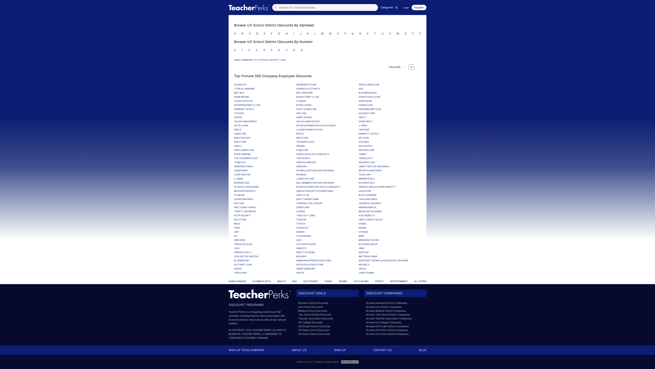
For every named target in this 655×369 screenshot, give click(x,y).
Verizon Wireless (306, 162)
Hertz (362, 117)
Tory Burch (303, 158)
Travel (328, 281)
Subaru (300, 232)
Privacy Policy (305, 362)
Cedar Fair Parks (243, 199)
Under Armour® (305, 268)
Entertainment (399, 281)
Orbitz (238, 146)
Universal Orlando (370, 203)
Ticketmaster (242, 174)
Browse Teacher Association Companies (389, 318)
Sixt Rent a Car (243, 264)
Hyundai (363, 232)
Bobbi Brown (241, 97)
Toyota (300, 223)
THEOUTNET (240, 273)
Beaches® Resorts (245, 191)
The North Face (305, 142)
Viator (300, 273)
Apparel (343, 281)
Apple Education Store (309, 264)
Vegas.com (365, 191)
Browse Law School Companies (384, 306)
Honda (362, 223)
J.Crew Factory (305, 178)
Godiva (238, 117)
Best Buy (239, 93)
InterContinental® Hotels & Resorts (318, 187)
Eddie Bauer (365, 101)
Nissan (362, 228)
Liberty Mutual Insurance (374, 166)
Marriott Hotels (369, 133)
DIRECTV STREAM (305, 252)
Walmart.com (367, 162)
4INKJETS (301, 248)
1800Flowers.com (369, 84)
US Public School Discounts (313, 330)
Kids (294, 281)
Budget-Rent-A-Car (307, 97)
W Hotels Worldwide (246, 187)
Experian (301, 174)
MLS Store (240, 219)
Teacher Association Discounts (315, 318)
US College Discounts (310, 322)
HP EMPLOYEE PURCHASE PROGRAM (315, 170)
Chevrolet (302, 228)
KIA (235, 236)
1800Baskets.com (306, 84)
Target (363, 154)
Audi (298, 240)
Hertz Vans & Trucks (371, 219)
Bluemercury (242, 260)
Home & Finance (237, 281)
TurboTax (240, 162)
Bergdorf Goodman (370, 211)
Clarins (300, 211)
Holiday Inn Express (245, 121)
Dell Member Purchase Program (315, 183)
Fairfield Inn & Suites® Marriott (377, 187)
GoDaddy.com (367, 113)
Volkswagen (303, 236)
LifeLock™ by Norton (246, 256)
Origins (300, 146)
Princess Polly (243, 252)
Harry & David (304, 117)
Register (419, 7)
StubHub (239, 195)
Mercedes (239, 240)
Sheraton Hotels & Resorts (312, 154)
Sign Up (340, 350)
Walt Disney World (245, 207)
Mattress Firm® (368, 256)
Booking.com (241, 183)
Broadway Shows (369, 240)
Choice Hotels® (243, 101)
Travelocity (366, 158)
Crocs (362, 268)
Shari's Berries (242, 154)
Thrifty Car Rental (245, 211)
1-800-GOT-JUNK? (305, 215)
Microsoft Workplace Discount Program (383, 260)
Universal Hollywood (309, 203)
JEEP (236, 232)
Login (406, 7)
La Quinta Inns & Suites (309, 129)
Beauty (282, 281)
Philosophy (365, 146)
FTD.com (239, 113)
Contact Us (382, 350)
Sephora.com (366, 150)
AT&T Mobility (367, 215)
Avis (361, 88)
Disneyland (302, 207)
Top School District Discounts (314, 314)
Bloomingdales (368, 93)
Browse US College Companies (384, 322)
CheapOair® (241, 170)
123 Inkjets (240, 84)
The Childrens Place (246, 158)
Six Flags (239, 203)
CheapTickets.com (369, 97)
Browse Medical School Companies (386, 310)
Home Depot (366, 121)
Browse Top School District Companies (388, 314)
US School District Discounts (314, 334)
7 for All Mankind (244, 88)
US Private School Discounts (314, 326)
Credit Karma (366, 273)
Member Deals (367, 178)
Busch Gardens (367, 195)
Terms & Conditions (326, 362)
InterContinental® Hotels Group (316, 125)
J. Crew (363, 125)
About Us (299, 350)
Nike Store (240, 142)
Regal (237, 223)
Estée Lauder (303, 105)
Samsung (301, 166)
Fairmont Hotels (244, 109)
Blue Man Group (368, 244)
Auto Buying (361, 281)
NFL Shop (364, 138)
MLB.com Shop (242, 138)
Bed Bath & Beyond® (370, 170)
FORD (237, 228)
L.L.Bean (238, 178)
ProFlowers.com (244, 150)
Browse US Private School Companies (387, 326)
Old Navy (364, 142)
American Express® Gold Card (313, 260)
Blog (422, 350)
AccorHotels (367, 183)
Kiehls (237, 129)
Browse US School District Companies (387, 334)
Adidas (238, 268)
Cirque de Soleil (243, 244)
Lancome (364, 129)
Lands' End (240, 133)
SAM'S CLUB (302, 195)
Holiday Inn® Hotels (308, 121)
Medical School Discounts (312, 310)
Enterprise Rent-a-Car (247, 105)
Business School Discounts (313, 303)
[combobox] (326, 7)
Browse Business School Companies (386, 303)
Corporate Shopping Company (248, 337)
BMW (361, 236)
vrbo (362, 248)
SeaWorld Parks (243, 166)
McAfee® (301, 256)
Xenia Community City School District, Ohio (260, 60)
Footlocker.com (306, 109)
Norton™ (364, 252)
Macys (300, 133)
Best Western (304, 93)
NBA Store (302, 138)
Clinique (301, 101)
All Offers (420, 281)
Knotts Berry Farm (307, 199)
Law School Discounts (310, 306)
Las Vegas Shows (306, 244)
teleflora (365, 174)
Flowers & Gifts (261, 281)
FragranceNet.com (370, 109)
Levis (237, 248)
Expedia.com (366, 105)
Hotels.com (241, 125)
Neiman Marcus (367, 207)
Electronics (310, 281)
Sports (379, 281)
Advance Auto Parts (308, 88)
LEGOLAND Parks (368, 199)
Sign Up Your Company (246, 350)
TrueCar (301, 219)
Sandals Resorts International (315, 191)
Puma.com (302, 150)
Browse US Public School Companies (387, 330)
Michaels (364, 264)
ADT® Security (242, 215)
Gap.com (301, 113)
